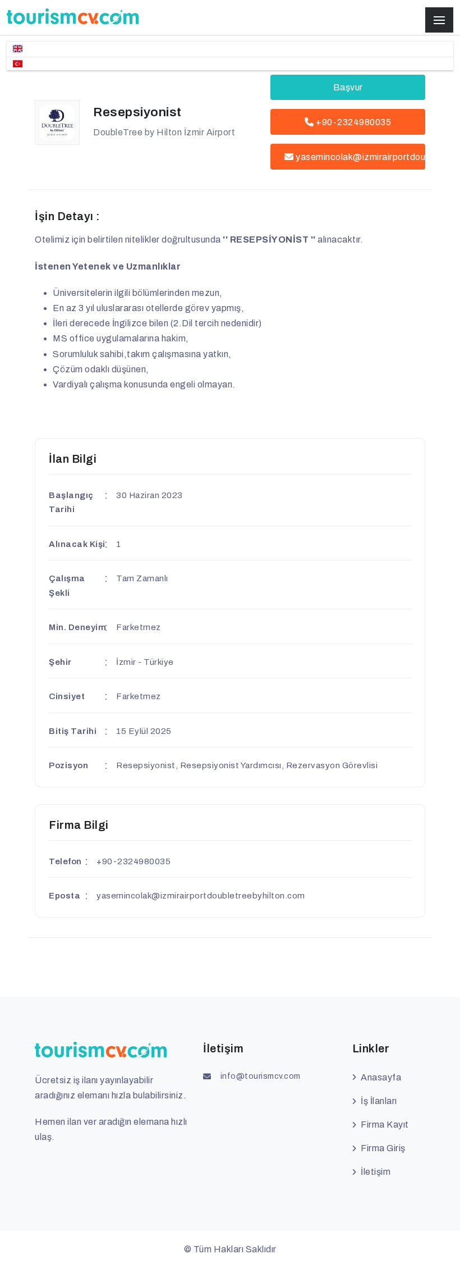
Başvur (348, 87)
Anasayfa (381, 1077)
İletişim (375, 1171)
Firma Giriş (383, 1148)
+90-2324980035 (353, 122)
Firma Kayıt (385, 1124)
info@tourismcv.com (260, 1076)
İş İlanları (379, 1101)
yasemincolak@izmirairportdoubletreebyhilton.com (360, 157)
